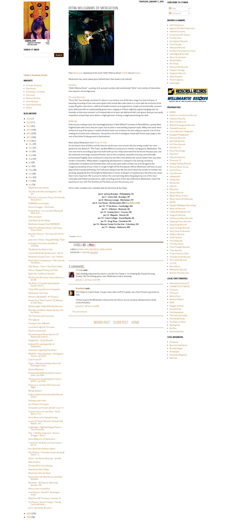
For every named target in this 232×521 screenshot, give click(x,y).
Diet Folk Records (177, 141)
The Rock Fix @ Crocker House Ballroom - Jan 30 (46, 278)
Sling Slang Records (178, 224)
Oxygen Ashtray (177, 305)
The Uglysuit (33, 319)
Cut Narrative (175, 38)
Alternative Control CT (179, 283)
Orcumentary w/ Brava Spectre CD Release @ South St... (43, 335)
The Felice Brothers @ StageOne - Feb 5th (45, 192)
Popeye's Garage (177, 70)
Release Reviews (33, 98)
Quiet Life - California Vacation (41, 273)
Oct (30, 151)
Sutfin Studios (176, 237)
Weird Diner (175, 266)
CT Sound (174, 293)
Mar (30, 177)
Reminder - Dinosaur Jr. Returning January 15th (43, 483)
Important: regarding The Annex (42, 350)
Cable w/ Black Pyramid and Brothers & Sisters (45, 395)
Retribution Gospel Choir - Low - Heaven (45, 256)
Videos (29, 107)
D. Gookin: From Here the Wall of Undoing (42, 244)
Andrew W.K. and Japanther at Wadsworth (41, 345)
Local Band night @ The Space (41, 327)
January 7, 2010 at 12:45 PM (88, 279)
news (102, 249)
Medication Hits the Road (39, 473)
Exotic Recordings (177, 150)
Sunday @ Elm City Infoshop (40, 465)
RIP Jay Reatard (35, 390)
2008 (29, 517)
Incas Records (176, 173)
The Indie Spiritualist (178, 315)
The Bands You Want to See (40, 249)
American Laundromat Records (183, 115)
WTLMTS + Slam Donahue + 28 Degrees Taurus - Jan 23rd (45, 354)
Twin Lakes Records (178, 260)
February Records (177, 47)
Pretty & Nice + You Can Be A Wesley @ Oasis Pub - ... (45, 211)
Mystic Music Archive (179, 195)
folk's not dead (34, 216)
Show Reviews (32, 101)
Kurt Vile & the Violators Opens (41, 448)
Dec (30, 144)
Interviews (30, 95)
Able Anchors (34, 462)
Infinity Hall (174, 179)
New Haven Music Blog (38, 469)
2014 (29, 126)
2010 (29, 140)
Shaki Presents (176, 76)
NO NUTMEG (175, 60)
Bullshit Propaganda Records (182, 125)
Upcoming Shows (33, 104)
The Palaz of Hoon (178, 322)
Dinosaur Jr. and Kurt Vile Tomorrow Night (44, 386)
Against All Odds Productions (182, 28)
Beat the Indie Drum (178, 345)
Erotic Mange (175, 44)
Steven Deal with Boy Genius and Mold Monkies (45, 477)
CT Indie (83, 252)
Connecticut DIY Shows (180, 34)
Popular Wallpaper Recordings (183, 205)
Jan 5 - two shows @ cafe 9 (39, 508)
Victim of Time (100, 142)
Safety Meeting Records (180, 211)
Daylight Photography (179, 134)
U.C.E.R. (173, 263)
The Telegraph (176, 240)
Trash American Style (179, 253)
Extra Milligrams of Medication (41, 439)
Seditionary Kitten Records (181, 218)
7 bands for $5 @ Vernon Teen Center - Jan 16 (45, 443)
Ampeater (174, 342)
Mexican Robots (177, 299)
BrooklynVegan (176, 348)
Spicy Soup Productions (180, 231)
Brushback (80, 288)
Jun (30, 166)
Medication (78, 73)
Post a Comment (80, 311)
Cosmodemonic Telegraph (181, 131)
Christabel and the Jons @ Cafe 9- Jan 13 (45, 407)
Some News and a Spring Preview (43, 417)
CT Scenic (174, 289)
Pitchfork (72, 85)
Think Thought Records (180, 247)
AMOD (172, 112)
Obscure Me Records (179, 67)
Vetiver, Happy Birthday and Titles (43, 270)
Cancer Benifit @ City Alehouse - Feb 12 (45, 253)
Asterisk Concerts (177, 31)
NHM (172, 302)
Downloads (31, 88)
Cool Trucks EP (34, 359)
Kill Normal (174, 183)
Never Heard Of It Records (181, 199)
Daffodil (78, 236)
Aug (30, 158)
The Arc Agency (176, 79)
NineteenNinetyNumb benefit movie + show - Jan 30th (45, 374)
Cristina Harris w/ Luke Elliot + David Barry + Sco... (44, 412)
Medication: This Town (38, 293)
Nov (30, 147)
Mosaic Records (177, 192)
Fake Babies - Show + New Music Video (45, 266)
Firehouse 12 (175, 160)
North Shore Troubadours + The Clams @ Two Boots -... (46, 261)
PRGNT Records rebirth (38, 187)
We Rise (173, 328)
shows (109, 249)
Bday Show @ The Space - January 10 (44, 498)
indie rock (94, 249)
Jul (30, 162)
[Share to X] (81, 244)
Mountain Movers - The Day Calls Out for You (46, 234)
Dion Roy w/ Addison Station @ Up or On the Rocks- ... (45, 311)
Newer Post (102, 322)
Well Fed (173, 358)
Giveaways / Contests (35, 91)
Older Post (120, 322)
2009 (29, 513)
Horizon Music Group (179, 166)
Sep (30, 155)
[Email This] (75, 244)
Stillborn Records (177, 234)
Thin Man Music (177, 244)
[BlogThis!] (78, 244)
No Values (174, 63)
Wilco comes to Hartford (39, 488)
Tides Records (176, 250)
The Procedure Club (37, 330)
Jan (30, 184)
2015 (29, 122)
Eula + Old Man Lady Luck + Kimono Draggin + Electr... (43, 434)
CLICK (124, 73)
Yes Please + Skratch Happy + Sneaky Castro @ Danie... (44, 503)
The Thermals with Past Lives (41, 316)
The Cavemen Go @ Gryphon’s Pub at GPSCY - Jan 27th (44, 380)
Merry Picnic (175, 296)
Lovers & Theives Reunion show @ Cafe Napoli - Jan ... (45, 422)
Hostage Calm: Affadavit (39, 323)
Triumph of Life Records (180, 256)
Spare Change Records (180, 227)
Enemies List (175, 147)
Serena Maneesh (35, 369)
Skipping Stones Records (180, 221)
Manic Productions (178, 57)
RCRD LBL (73, 121)
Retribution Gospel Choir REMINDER (44, 224)
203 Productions (177, 25)
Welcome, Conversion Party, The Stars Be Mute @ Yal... (46, 198)
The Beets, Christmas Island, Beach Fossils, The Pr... (43, 284)
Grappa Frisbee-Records (180, 163)
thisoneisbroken (177, 331)
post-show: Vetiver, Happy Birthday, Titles (46, 239)
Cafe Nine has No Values (39, 220)
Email (44, 75)
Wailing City (175, 325)
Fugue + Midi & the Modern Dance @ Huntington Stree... (44, 364)
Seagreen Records (178, 73)
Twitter (27, 75)
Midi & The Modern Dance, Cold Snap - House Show (45, 228)
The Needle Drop (177, 318)
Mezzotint (174, 189)
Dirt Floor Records (177, 144)
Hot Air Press (175, 170)
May (31, 169)
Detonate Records (177, 137)
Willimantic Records (178, 269)
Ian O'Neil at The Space (38, 404)
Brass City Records (178, 121)
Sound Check (175, 309)
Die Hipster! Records (179, 41)
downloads (82, 249)
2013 (29, 129)
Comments (176, 13)
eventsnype (175, 83)
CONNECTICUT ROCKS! (180, 286)
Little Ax (173, 186)
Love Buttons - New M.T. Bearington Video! (44, 493)
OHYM (172, 202)
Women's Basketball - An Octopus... (43, 296)
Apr (30, 173)
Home (135, 322)
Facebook (36, 75)
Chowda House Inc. (178, 128)
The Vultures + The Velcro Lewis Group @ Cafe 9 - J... (46, 453)
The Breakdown (176, 312)
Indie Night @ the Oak (179, 54)
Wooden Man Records (179, 273)
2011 (29, 137)
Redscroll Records (177, 208)
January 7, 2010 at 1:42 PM (87, 306)
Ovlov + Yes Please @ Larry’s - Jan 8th (44, 458)
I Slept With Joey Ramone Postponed (44, 289)
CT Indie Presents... (34, 85)
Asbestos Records (177, 118)
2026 (29, 118)
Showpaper (175, 351)
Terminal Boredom (77, 97)
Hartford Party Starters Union (183, 50)
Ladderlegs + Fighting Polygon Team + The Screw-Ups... (45, 428)
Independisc (175, 176)
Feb (30, 180)
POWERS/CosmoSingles (38, 203)
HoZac (137, 73)
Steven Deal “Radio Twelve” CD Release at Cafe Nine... (45, 301)
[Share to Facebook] (84, 244)
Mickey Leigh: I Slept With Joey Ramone (45, 306)
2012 (29, 133)
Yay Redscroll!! (132, 203)
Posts (173, 8)
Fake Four (174, 154)
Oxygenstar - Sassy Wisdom (40, 340)
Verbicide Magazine (178, 354)
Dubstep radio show (37, 400)
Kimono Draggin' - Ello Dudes (41, 207)
